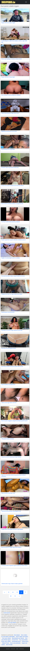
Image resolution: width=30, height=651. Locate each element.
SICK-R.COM (9, 644)
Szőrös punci (25, 641)
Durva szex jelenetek (15, 643)
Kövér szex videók (6, 641)
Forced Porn (15, 639)
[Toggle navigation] (26, 2)
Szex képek (17, 635)
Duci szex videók (6, 638)
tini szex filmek (12, 622)
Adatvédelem (21, 648)
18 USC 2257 (13, 648)
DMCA (17, 648)
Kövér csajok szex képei (22, 636)
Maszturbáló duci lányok (18, 638)
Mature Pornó (5, 643)
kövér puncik (7, 612)
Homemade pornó (16, 641)
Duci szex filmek (23, 639)
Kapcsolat (7, 648)
